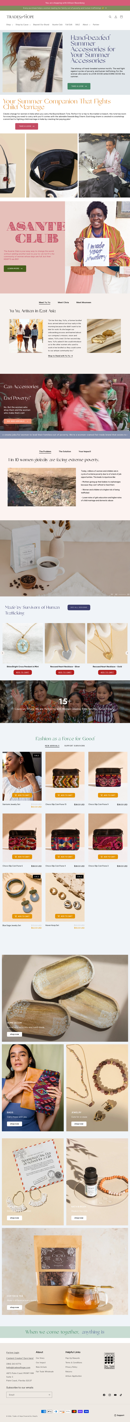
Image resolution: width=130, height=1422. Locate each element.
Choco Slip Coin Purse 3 (98, 866)
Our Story (40, 1358)
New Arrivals (41, 1367)
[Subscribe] (49, 1395)
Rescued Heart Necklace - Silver (65, 666)
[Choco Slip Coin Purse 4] (65, 839)
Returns (69, 1371)
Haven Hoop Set (52, 925)
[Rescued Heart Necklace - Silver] (65, 643)
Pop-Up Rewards (73, 1358)
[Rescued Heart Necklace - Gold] (107, 643)
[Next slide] (127, 653)
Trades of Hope (18, 1416)
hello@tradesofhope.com (18, 1367)
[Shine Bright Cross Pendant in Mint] (23, 643)
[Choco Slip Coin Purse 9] (107, 777)
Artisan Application (74, 1376)
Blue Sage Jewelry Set (12, 925)
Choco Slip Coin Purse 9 (98, 804)
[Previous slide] (3, 653)
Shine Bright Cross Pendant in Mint (23, 666)
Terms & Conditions (74, 1362)
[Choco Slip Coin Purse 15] (65, 777)
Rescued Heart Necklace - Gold (107, 666)
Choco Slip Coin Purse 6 (13, 866)
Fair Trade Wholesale (45, 1371)
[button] (9, 24)
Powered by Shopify (30, 1416)
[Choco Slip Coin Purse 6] (22, 839)
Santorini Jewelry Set (11, 804)
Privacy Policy (71, 1367)
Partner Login (12, 1352)
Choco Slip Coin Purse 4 (55, 866)
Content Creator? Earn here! (20, 1358)
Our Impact (41, 1362)
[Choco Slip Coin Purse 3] (107, 839)
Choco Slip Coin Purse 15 (55, 804)
